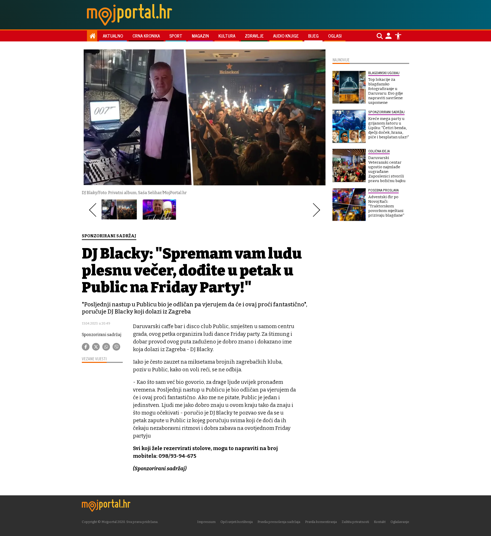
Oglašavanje (399, 522)
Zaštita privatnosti (355, 522)
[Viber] (116, 347)
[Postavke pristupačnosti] (398, 36)
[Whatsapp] (106, 347)
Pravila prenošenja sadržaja (279, 522)
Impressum (206, 522)
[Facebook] (86, 347)
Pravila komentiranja (321, 522)
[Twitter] (96, 347)
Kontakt (380, 522)
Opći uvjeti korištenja (236, 522)
